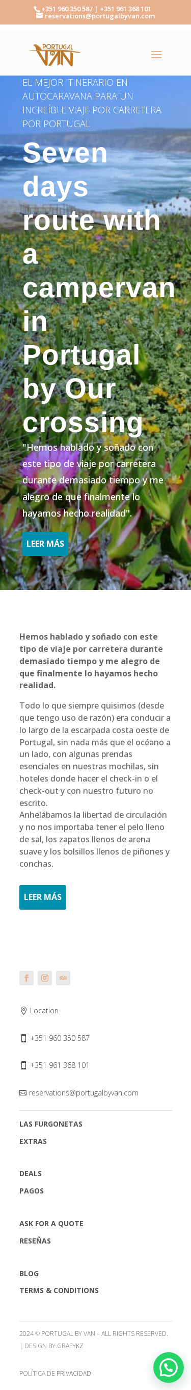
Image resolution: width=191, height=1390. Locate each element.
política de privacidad (55, 1373)
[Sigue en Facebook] (26, 978)
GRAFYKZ (70, 1346)
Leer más (45, 543)
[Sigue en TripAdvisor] (63, 978)
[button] (168, 1367)
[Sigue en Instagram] (45, 978)
